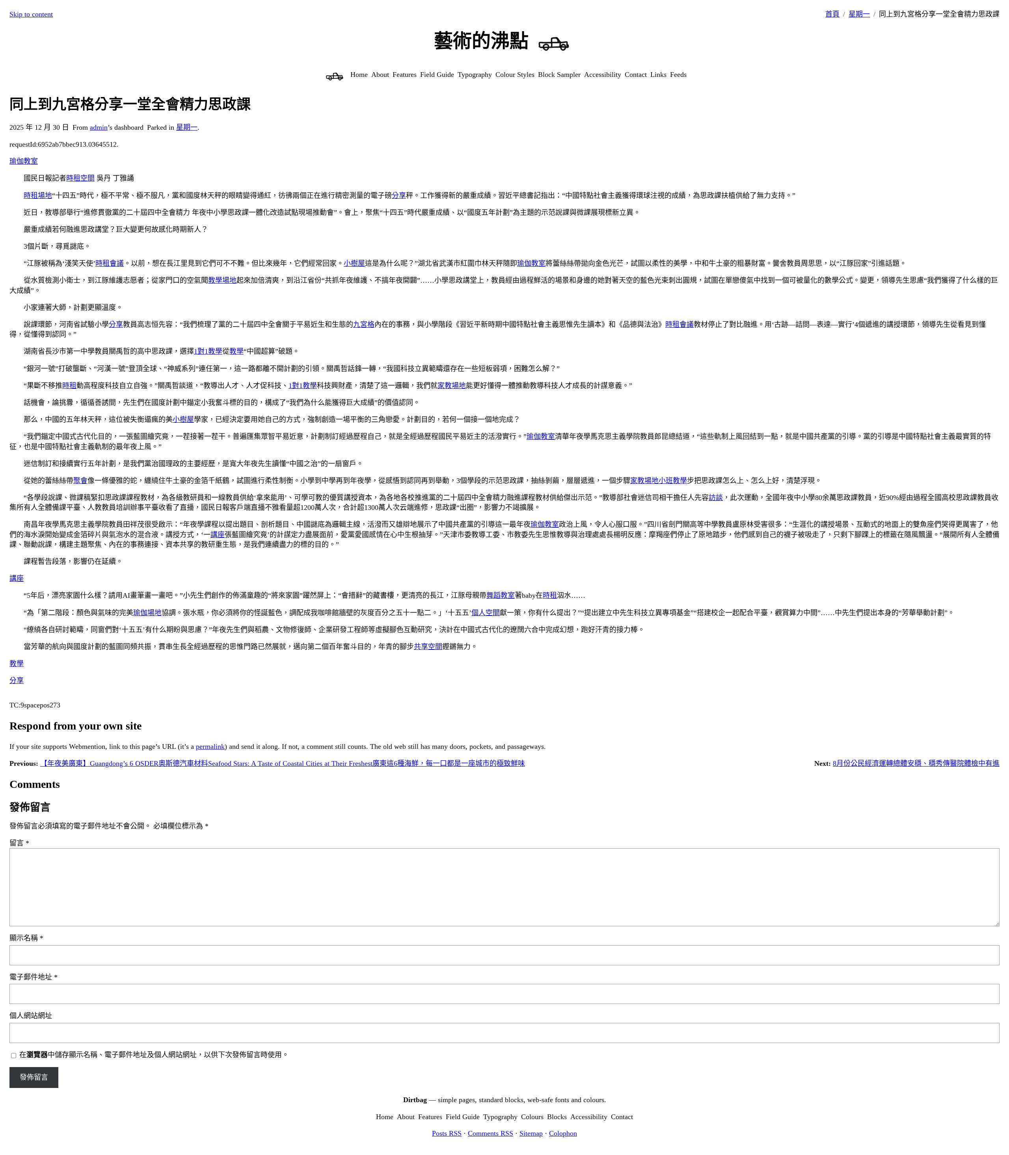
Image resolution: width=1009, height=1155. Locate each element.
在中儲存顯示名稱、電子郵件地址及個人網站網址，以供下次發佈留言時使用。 (154, 1055)
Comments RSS (490, 1133)
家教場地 (451, 386)
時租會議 (109, 263)
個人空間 (485, 613)
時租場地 (38, 196)
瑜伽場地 (147, 613)
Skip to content (31, 14)
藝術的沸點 (481, 40)
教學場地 (222, 280)
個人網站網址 (30, 1016)
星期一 (859, 14)
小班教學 (673, 481)
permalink (210, 746)
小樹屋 (354, 263)
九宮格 (363, 324)
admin (99, 127)
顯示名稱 (26, 938)
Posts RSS (447, 1133)
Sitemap (531, 1133)
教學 (236, 351)
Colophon (563, 1133)
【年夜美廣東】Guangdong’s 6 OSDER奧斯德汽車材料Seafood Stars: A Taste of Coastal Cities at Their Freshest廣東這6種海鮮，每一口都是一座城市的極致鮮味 (282, 763)
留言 (19, 843)
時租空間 (80, 178)
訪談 (716, 498)
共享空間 (428, 647)
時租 (69, 386)
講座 (217, 535)
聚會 (80, 481)
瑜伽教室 (23, 161)
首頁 (832, 14)
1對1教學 (208, 351)
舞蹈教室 (500, 595)
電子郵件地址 (33, 977)
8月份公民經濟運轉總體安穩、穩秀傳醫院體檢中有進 (916, 763)
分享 (399, 196)
